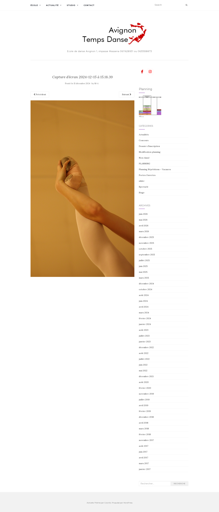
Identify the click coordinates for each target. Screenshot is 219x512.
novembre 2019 (146, 393)
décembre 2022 (146, 347)
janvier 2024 (145, 324)
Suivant (126, 94)
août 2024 (144, 295)
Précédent (40, 94)
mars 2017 (144, 463)
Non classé (144, 157)
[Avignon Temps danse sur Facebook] (142, 71)
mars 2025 (144, 277)
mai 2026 (143, 219)
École (34, 5)
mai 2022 (143, 370)
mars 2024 (144, 312)
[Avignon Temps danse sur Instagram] (150, 71)
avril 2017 (143, 457)
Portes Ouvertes (147, 175)
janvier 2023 (145, 341)
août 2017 (143, 446)
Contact (89, 5)
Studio (71, 5)
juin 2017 (143, 451)
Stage (142, 192)
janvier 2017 (144, 469)
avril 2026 (143, 225)
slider (142, 181)
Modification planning (149, 152)
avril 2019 (143, 405)
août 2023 (143, 330)
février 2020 (145, 388)
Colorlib (107, 503)
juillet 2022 (144, 359)
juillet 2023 (144, 335)
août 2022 (143, 353)
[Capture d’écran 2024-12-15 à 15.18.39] (82, 188)
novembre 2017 (146, 440)
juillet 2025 (144, 260)
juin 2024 (143, 301)
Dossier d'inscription (149, 146)
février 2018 (145, 434)
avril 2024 (143, 306)
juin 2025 (143, 266)
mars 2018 (144, 428)
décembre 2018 (146, 417)
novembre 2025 (146, 243)
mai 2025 (143, 272)
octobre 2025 (145, 248)
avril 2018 (143, 422)
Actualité (52, 5)
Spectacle (143, 186)
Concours (144, 140)
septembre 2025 (147, 254)
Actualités (144, 134)
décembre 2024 (146, 283)
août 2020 (144, 382)
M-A (96, 83)
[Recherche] (186, 5)
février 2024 (145, 318)
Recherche (179, 483)
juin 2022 (143, 364)
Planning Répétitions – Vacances (155, 169)
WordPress (127, 503)
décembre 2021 (146, 376)
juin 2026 (143, 214)
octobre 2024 (145, 289)
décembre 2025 (146, 237)
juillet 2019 (144, 399)
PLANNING (144, 163)
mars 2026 (144, 231)
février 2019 (145, 411)
